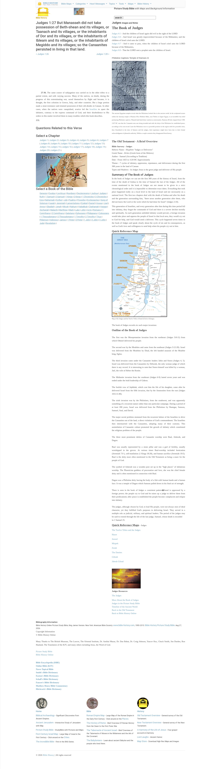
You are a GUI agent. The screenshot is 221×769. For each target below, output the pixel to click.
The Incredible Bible (45, 741)
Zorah (114, 548)
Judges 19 (100, 147)
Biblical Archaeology (45, 715)
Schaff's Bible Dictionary (47, 679)
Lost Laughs (143, 737)
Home (39, 711)
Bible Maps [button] (66, 3)
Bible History (48, 755)
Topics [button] (112, 3)
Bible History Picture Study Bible (160, 625)
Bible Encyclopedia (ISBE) (48, 662)
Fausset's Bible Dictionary (47, 682)
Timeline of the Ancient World (124, 607)
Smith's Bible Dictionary (47, 672)
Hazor (114, 534)
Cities (66, 737)
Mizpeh (115, 543)
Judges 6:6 (116, 37)
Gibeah (115, 557)
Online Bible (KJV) (44, 666)
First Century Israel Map (47, 734)
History (140, 711)
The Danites (117, 552)
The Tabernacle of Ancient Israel (102, 730)
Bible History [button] (143, 3)
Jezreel (115, 539)
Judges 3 (64, 140)
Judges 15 (55, 147)
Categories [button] (81, 3)
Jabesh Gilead (118, 561)
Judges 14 (44, 147)
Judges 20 (44, 150)
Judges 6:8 (116, 50)
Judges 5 (84, 140)
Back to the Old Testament (123, 610)
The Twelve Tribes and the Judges (126, 530)
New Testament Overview (149, 722)
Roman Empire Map (96, 715)
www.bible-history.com (123, 625)
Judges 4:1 (116, 33)
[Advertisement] (72, 72)
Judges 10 (65, 143)
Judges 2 (54, 140)
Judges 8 (45, 143)
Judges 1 (44, 140)
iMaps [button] (131, 3)
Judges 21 (55, 150)
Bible (89, 711)
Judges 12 (88, 143)
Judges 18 (89, 147)
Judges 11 (76, 143)
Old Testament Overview (148, 715)
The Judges (116, 595)
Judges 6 (94, 140)
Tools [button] (121, 3)
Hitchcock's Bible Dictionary (48, 689)
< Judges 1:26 (42, 54)
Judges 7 (104, 140)
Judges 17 (78, 147)
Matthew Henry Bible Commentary (52, 686)
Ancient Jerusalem (45, 722)
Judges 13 (99, 143)
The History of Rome (96, 723)
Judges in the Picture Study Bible (126, 603)
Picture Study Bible (44, 730)
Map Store (142, 741)
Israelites (93, 109)
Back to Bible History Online (124, 613)
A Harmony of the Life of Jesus (151, 730)
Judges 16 (67, 147)
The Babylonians (94, 740)
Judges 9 (55, 143)
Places (125, 719)
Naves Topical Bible (44, 669)
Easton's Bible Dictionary (47, 676)
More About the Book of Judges (125, 600)
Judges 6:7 (116, 43)
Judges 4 (74, 140)
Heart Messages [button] (97, 3)
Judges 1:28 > (102, 54)
